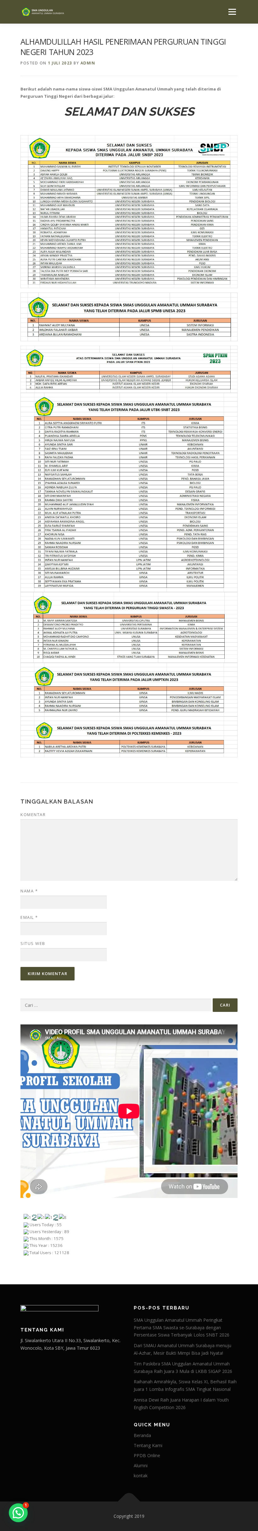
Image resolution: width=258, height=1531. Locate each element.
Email (29, 917)
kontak (141, 1476)
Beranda (142, 1435)
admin (88, 63)
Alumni (141, 1465)
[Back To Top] (129, 1501)
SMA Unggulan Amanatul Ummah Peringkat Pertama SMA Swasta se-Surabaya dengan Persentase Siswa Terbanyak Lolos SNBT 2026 (181, 1327)
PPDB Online (147, 1455)
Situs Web (32, 943)
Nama (29, 891)
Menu (232, 11)
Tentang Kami (148, 1445)
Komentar (33, 814)
